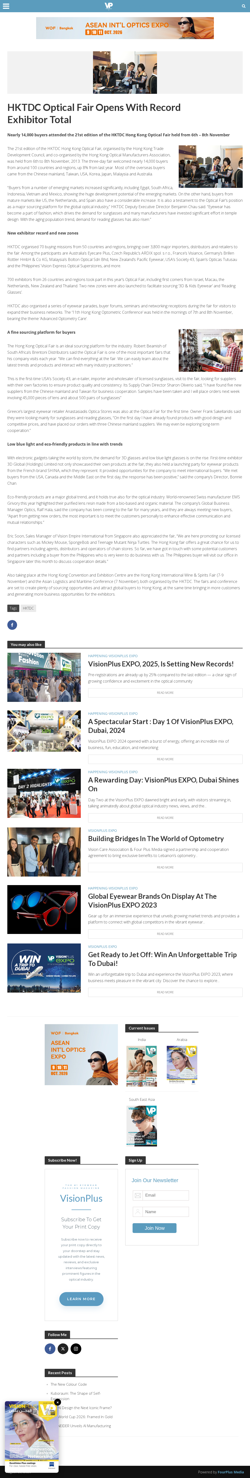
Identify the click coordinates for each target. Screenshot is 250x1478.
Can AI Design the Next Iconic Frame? (81, 1407)
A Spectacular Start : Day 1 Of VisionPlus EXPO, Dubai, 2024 (160, 725)
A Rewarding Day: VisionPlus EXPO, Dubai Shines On (163, 784)
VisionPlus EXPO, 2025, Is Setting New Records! (161, 664)
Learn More (81, 1299)
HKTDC (28, 608)
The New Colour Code (69, 1384)
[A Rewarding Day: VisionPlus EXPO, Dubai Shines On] (44, 793)
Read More (165, 693)
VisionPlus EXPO (123, 655)
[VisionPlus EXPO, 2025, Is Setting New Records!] (44, 677)
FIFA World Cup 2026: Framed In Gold (82, 1416)
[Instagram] (76, 1348)
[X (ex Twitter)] (63, 1348)
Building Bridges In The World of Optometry (156, 838)
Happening (97, 655)
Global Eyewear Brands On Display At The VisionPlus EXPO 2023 (152, 900)
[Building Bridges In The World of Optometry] (44, 851)
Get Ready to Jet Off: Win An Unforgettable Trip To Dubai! (162, 958)
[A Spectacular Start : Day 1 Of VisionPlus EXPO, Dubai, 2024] (44, 730)
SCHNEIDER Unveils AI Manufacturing (81, 1425)
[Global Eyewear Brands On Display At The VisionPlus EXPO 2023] (44, 909)
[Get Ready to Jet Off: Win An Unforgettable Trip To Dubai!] (44, 967)
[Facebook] (50, 1348)
